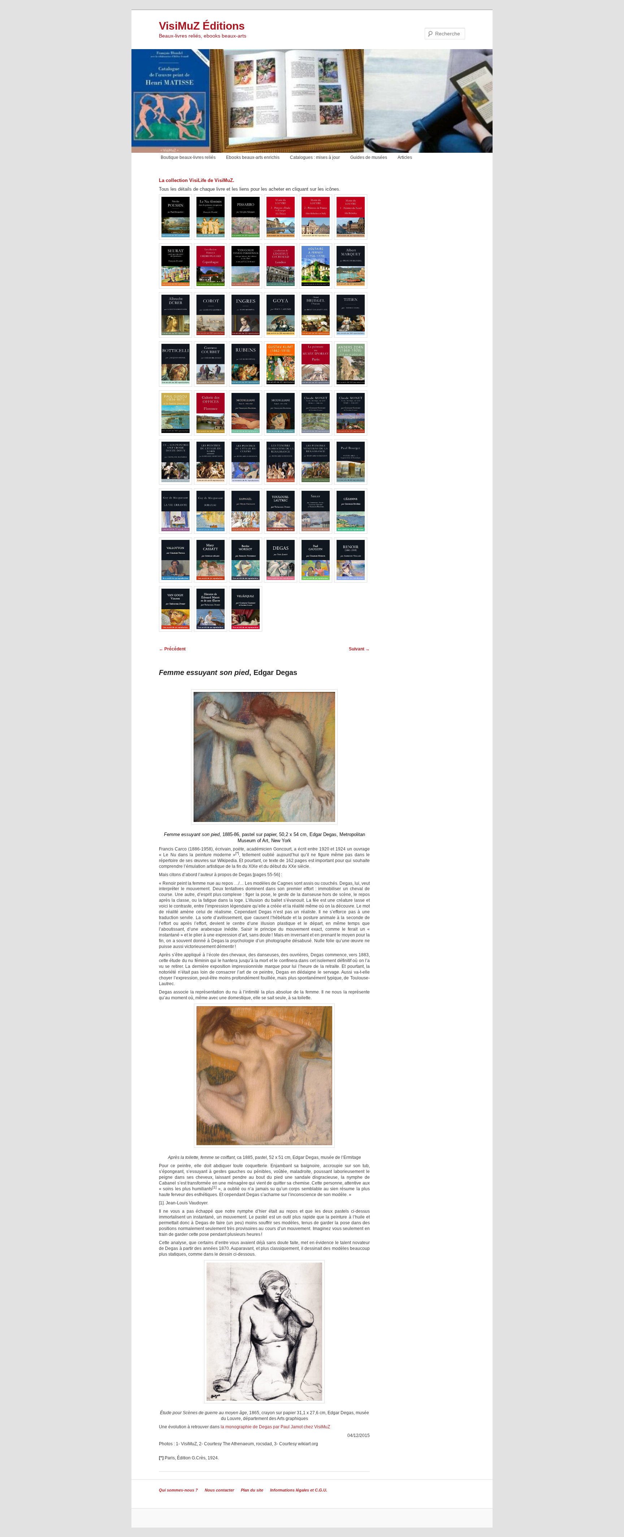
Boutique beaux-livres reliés (188, 157)
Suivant (359, 648)
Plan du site (252, 1490)
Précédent (172, 648)
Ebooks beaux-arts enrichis (253, 157)
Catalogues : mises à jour (315, 157)
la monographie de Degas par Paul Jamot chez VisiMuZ (275, 1426)
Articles (405, 157)
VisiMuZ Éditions (202, 26)
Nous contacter (219, 1490)
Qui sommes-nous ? (178, 1490)
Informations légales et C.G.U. (298, 1490)
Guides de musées (368, 157)
